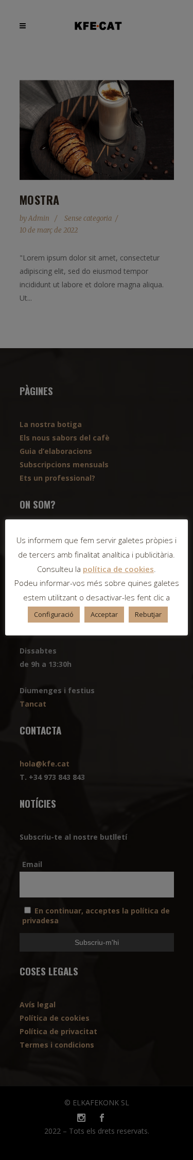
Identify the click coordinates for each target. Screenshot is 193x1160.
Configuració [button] (54, 614)
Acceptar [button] (104, 614)
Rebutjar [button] (148, 614)
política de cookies (118, 569)
